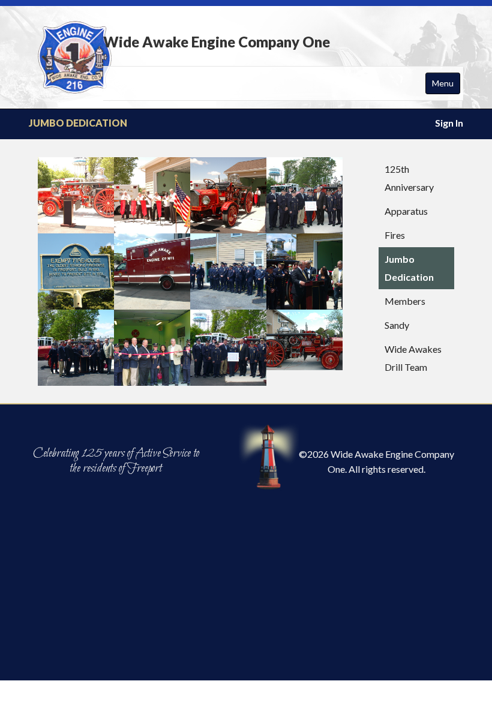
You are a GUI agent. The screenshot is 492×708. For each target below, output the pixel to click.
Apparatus (406, 211)
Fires (395, 235)
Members (405, 301)
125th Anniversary (409, 178)
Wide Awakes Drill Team (413, 358)
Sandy (397, 325)
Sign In (449, 122)
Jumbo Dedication (409, 268)
